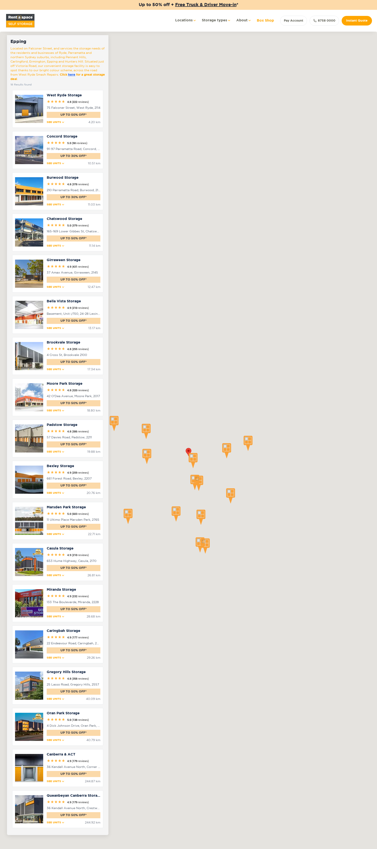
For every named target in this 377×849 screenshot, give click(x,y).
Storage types (214, 20)
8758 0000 (326, 20)
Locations (184, 20)
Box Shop (265, 20)
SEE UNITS (54, 122)
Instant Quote (357, 20)
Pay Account (293, 20)
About (242, 20)
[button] (114, 423)
